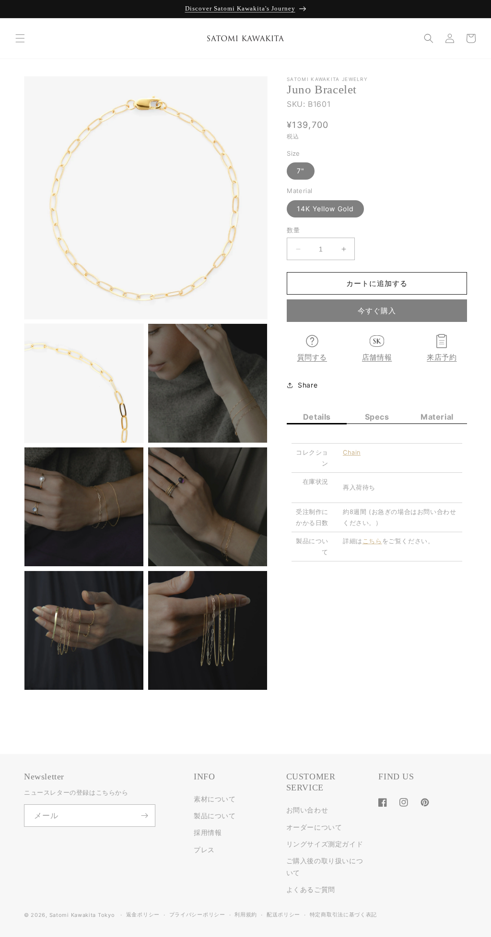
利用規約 (245, 914)
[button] (20, 38)
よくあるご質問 (310, 889)
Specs (377, 417)
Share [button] (307, 385)
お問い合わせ (307, 810)
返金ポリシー (143, 914)
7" (300, 171)
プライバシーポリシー (197, 914)
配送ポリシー (283, 914)
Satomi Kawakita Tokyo (82, 915)
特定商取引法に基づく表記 (343, 914)
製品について (215, 815)
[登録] (144, 815)
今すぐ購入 (377, 310)
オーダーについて (314, 827)
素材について (215, 799)
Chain (352, 452)
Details (317, 417)
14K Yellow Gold (325, 209)
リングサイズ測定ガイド (324, 844)
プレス (204, 850)
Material (437, 417)
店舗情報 (377, 357)
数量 (293, 230)
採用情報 (208, 832)
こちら (372, 541)
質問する (312, 357)
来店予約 (441, 357)
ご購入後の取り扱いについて (324, 867)
